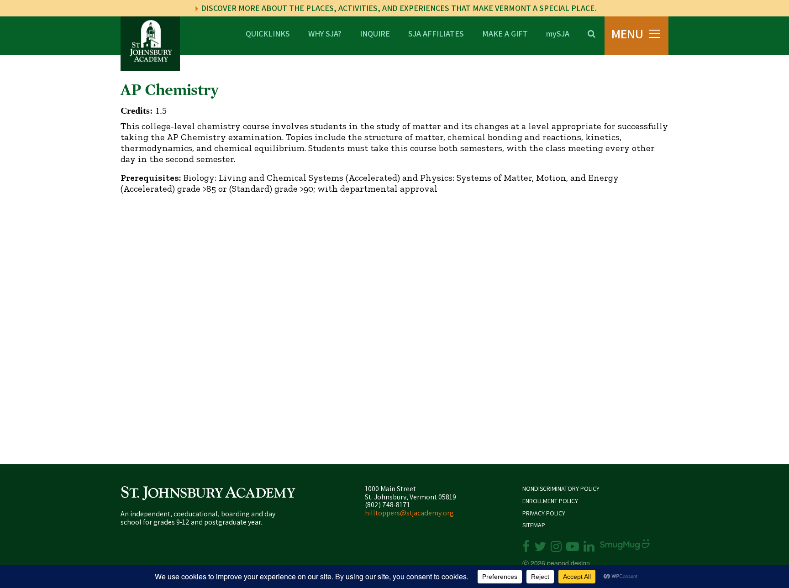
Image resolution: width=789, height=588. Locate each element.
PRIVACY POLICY (543, 513)
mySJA (557, 33)
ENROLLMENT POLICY (550, 501)
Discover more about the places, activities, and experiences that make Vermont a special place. (397, 8)
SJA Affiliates (436, 33)
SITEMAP (533, 525)
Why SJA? (325, 33)
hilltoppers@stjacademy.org (409, 513)
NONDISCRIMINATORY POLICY (561, 489)
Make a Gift (505, 33)
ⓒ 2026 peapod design (556, 562)
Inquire (375, 33)
